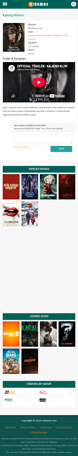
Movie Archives (64, 427)
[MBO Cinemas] (21, 400)
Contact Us (45, 427)
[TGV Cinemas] (56, 392)
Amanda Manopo (36, 35)
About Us (11, 427)
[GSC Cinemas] (21, 392)
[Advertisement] (39, 269)
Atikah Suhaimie (53, 35)
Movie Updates (39, 432)
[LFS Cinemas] (56, 400)
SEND (61, 148)
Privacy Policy (27, 427)
